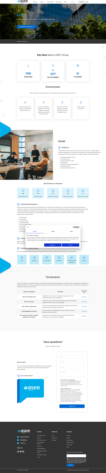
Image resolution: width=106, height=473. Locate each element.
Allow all (70, 245)
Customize (52, 245)
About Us (24, 41)
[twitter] (18, 452)
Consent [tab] (34, 231)
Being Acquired (50, 1)
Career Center (58, 1)
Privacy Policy (20, 470)
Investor (41, 1)
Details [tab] (53, 231)
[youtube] (21, 452)
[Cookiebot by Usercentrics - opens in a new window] (74, 227)
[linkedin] (23, 452)
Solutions (35, 1)
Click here (62, 399)
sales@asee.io (79, 400)
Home (18, 41)
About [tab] (71, 231)
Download (84, 297)
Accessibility (25, 470)
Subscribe (70, 465)
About (65, 1)
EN (72, 1)
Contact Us (81, 1)
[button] (87, 2)
